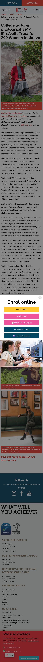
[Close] (40, 297)
